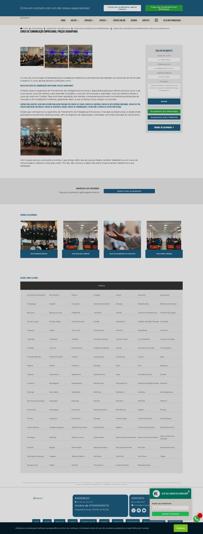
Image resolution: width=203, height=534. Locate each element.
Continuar (180, 528)
